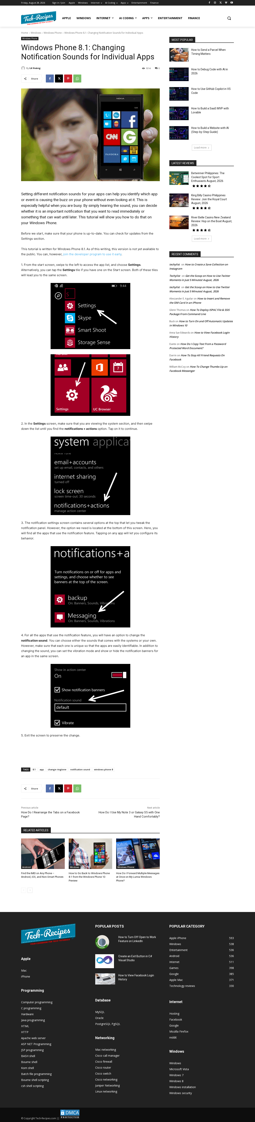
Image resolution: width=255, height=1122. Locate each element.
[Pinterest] (68, 78)
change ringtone (57, 769)
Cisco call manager (107, 1055)
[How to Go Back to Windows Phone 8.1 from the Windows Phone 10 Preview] (90, 853)
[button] (229, 18)
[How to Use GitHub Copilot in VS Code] (179, 94)
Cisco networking (106, 1079)
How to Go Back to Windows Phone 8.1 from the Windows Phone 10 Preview (89, 877)
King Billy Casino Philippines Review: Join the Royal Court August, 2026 (209, 199)
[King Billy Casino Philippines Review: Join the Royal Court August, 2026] (179, 200)
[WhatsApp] (77, 78)
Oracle (99, 1018)
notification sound (80, 769)
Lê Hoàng (34, 68)
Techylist (174, 276)
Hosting (174, 1013)
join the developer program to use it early (92, 254)
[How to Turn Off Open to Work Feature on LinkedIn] (102, 942)
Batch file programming (36, 1074)
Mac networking (105, 1049)
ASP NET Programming (36, 1044)
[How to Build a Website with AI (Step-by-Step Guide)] (179, 133)
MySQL (100, 1012)
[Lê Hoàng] (23, 68)
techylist (174, 264)
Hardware (27, 1014)
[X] (220, 3)
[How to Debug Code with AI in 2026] (179, 74)
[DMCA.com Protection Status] (70, 1118)
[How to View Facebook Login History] (105, 979)
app (42, 769)
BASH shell (28, 1056)
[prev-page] (23, 890)
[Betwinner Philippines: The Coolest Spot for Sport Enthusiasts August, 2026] (179, 178)
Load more (200, 147)
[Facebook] (209, 3)
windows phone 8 (103, 769)
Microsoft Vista (179, 1069)
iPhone (25, 976)
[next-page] (29, 890)
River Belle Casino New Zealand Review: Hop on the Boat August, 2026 (211, 221)
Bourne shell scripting (35, 1080)
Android (26, 867)
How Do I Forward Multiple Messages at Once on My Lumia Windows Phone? (137, 877)
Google (174, 1025)
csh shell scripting (32, 1086)
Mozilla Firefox (178, 1031)
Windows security (180, 1093)
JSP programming (32, 1050)
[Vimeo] (226, 3)
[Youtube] (231, 3)
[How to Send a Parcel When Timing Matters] (179, 55)
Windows (36, 32)
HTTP (24, 1032)
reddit (173, 1037)
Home (24, 32)
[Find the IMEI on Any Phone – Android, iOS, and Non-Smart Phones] (43, 853)
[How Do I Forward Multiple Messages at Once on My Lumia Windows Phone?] (138, 853)
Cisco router (103, 1067)
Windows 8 (176, 1081)
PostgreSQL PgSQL (107, 1024)
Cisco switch (103, 1073)
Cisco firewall (103, 1061)
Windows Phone (53, 32)
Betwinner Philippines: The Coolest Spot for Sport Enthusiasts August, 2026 (208, 177)
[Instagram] (215, 3)
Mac (24, 970)
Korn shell (27, 1068)
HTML (25, 1026)
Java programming (33, 1020)
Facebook (175, 1019)
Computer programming (36, 1002)
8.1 (34, 769)
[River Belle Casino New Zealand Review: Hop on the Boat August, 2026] (179, 222)
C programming (31, 1008)
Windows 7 (176, 1075)
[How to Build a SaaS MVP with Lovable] (179, 113)
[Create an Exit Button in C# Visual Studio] (104, 961)
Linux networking (106, 1091)
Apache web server (33, 1038)
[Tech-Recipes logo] (38, 18)
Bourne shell (29, 1062)
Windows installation (182, 1087)
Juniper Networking (107, 1085)
